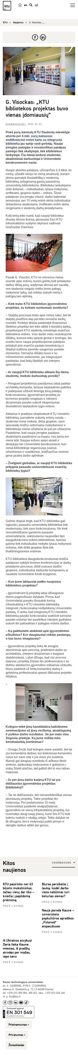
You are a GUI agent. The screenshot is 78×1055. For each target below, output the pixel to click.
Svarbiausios (16, 124)
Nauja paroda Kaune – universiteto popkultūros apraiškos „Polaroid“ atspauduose (58, 918)
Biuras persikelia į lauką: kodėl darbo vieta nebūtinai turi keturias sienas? (55, 890)
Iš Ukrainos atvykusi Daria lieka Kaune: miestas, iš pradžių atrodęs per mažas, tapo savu (17, 948)
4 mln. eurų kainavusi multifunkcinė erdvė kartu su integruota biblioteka (34, 139)
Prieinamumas (18, 1025)
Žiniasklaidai (16, 1045)
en (25, 5)
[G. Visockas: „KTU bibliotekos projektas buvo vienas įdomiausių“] (39, 71)
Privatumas (16, 1035)
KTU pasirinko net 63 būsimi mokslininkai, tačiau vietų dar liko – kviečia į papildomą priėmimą (18, 892)
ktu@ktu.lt (14, 996)
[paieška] (30, 5)
